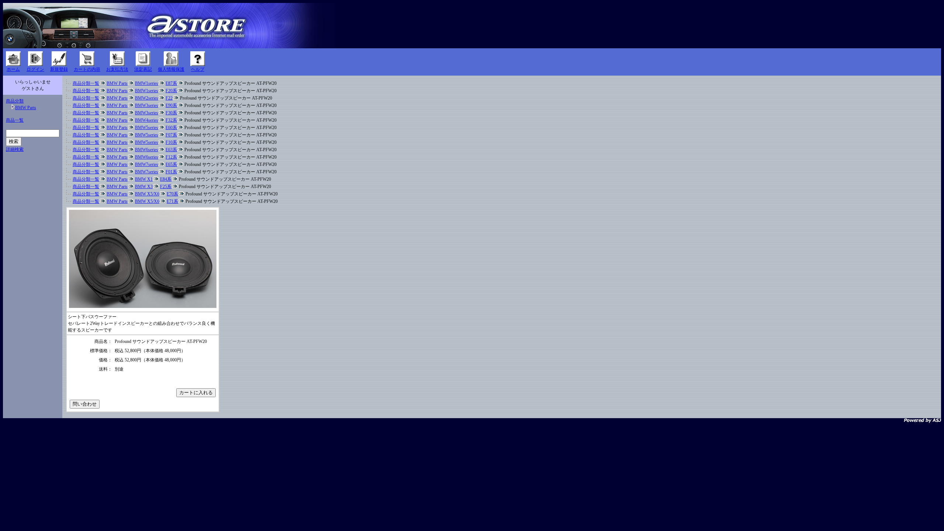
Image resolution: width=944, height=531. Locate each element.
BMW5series (146, 127)
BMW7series (146, 164)
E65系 (171, 164)
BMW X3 (144, 186)
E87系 (171, 83)
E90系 (171, 105)
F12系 (171, 157)
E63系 (171, 149)
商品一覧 (15, 120)
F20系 (171, 90)
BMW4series (146, 120)
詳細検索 (15, 149)
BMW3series (146, 105)
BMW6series (146, 149)
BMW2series (146, 98)
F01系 (171, 171)
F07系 (171, 135)
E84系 (165, 179)
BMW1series (146, 83)
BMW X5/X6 (147, 194)
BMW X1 (144, 179)
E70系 (172, 194)
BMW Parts (25, 107)
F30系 (171, 112)
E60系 (171, 127)
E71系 (172, 201)
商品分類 (15, 101)
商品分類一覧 (86, 83)
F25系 (165, 186)
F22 (169, 98)
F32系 (171, 120)
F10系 (171, 142)
